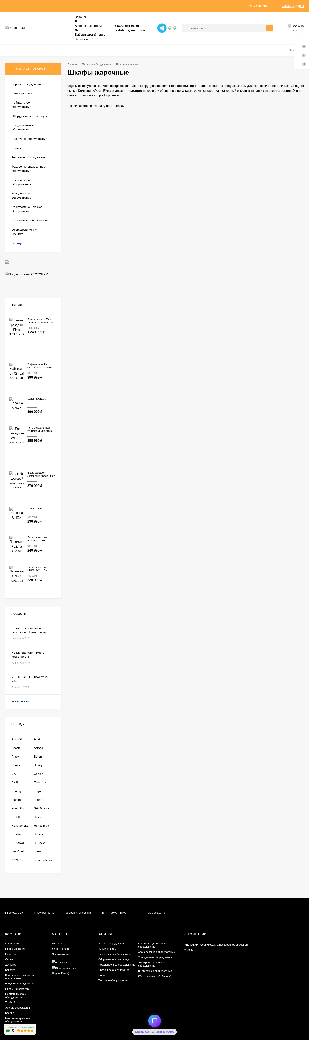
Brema (16, 765)
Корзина (57, 943)
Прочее (102, 975)
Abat (37, 739)
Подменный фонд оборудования (16, 996)
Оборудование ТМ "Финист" (154, 976)
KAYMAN (18, 860)
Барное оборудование (111, 943)
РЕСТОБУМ (191, 944)
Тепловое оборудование (96, 64)
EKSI (15, 782)
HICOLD (17, 817)
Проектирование (15, 948)
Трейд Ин (10, 1002)
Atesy (15, 756)
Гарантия (11, 954)
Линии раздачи (107, 948)
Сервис (9, 959)
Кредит (9, 1013)
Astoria (38, 748)
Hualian (17, 834)
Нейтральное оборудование (115, 954)
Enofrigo (17, 791)
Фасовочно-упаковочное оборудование (152, 945)
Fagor (38, 791)
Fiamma (17, 799)
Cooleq (38, 773)
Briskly (38, 765)
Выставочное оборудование (155, 971)
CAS (14, 773)
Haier (37, 817)
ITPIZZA (39, 843)
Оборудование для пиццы (113, 959)
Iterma (38, 851)
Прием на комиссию (17, 988)
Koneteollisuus (43, 860)
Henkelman (41, 825)
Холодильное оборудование (155, 957)
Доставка (10, 964)
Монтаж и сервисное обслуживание (17, 1020)
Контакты (11, 969)
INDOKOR (18, 843)
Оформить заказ (62, 954)
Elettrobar (40, 782)
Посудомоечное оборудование (116, 964)
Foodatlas (18, 808)
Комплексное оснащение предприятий (20, 977)
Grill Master (41, 808)
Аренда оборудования (18, 1007)
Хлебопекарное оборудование (156, 952)
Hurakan (39, 834)
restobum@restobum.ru (132, 30)
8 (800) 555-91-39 (127, 25)
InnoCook (18, 851)
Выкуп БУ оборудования (19, 983)
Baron (38, 756)
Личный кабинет (61, 948)
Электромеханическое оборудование (151, 964)
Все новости (21, 701)
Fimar (38, 799)
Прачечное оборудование (113, 969)
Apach (16, 748)
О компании (12, 943)
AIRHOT (17, 739)
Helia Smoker (20, 825)
